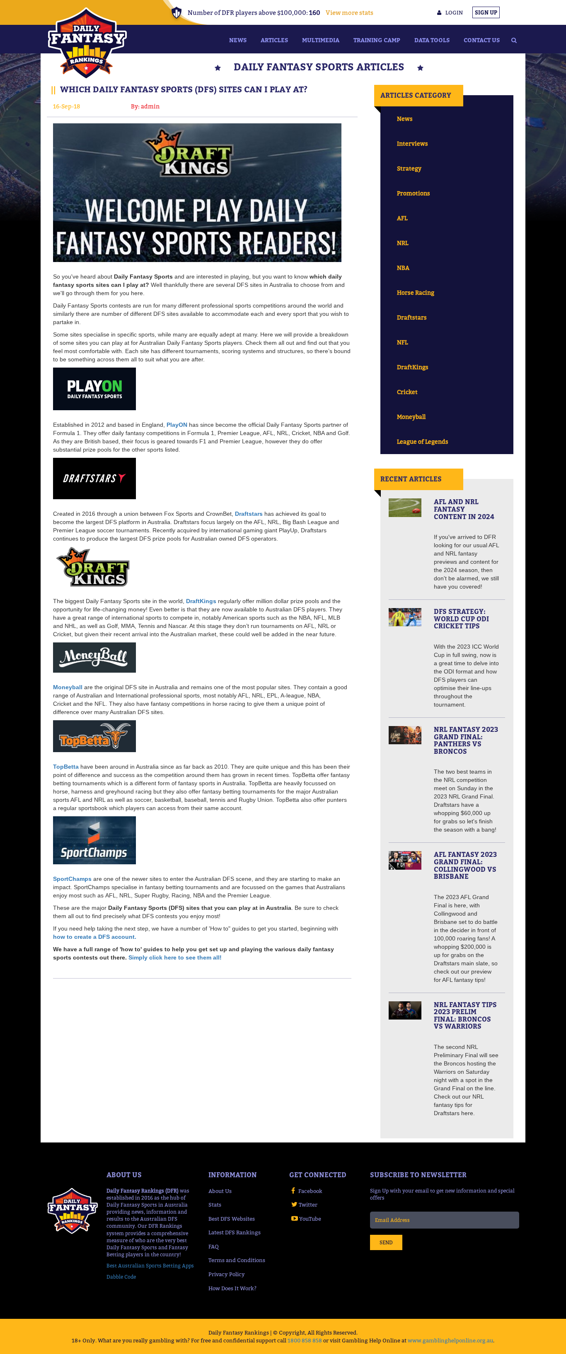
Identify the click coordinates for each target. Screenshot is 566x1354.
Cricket (407, 391)
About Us (220, 1191)
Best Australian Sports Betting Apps (150, 1266)
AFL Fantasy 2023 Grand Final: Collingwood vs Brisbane (465, 865)
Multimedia (320, 39)
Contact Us (482, 39)
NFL (402, 342)
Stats (214, 1204)
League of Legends (422, 441)
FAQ (213, 1246)
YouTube (310, 1218)
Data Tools (432, 39)
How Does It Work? (232, 1288)
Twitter (308, 1204)
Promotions (413, 193)
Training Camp (376, 39)
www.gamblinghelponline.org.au (450, 1340)
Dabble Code (121, 1277)
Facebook (310, 1191)
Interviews (412, 143)
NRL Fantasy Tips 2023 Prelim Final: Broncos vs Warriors (465, 1015)
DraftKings (412, 366)
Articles (274, 39)
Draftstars (412, 317)
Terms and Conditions (236, 1260)
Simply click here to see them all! (175, 957)
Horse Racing (415, 292)
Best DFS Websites (231, 1218)
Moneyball (411, 416)
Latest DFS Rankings (234, 1232)
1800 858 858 (305, 1340)
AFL (402, 217)
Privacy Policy (226, 1274)
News (238, 39)
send (386, 1242)
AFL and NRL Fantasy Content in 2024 (464, 509)
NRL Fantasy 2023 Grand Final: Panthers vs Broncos (466, 740)
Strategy (409, 168)
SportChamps (72, 878)
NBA (403, 267)
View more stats (349, 12)
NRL (402, 242)
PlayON (177, 424)
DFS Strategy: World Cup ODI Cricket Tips (461, 618)
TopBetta (66, 766)
